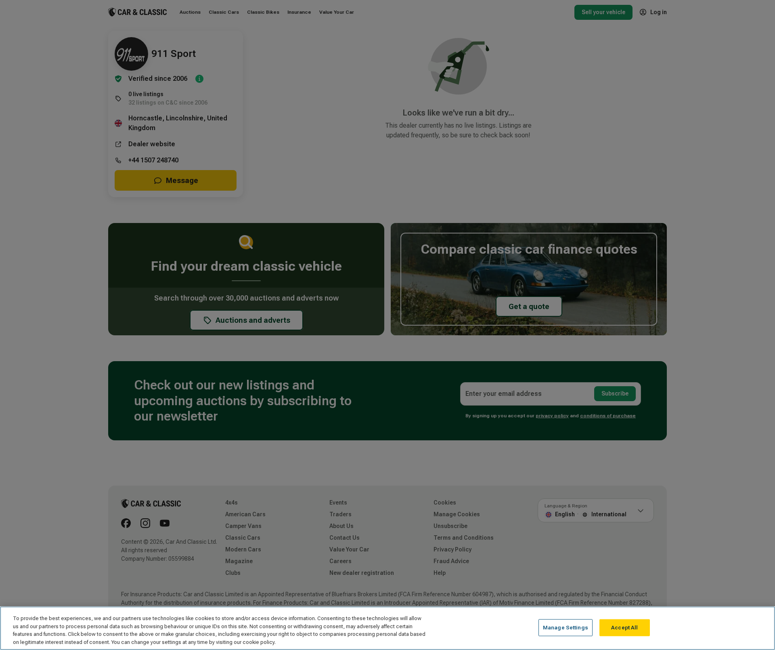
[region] (387, 628)
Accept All (624, 628)
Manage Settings (565, 628)
